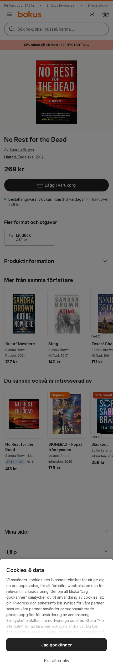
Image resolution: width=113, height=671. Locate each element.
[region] (56, 615)
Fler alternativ (56, 660)
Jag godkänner (56, 644)
